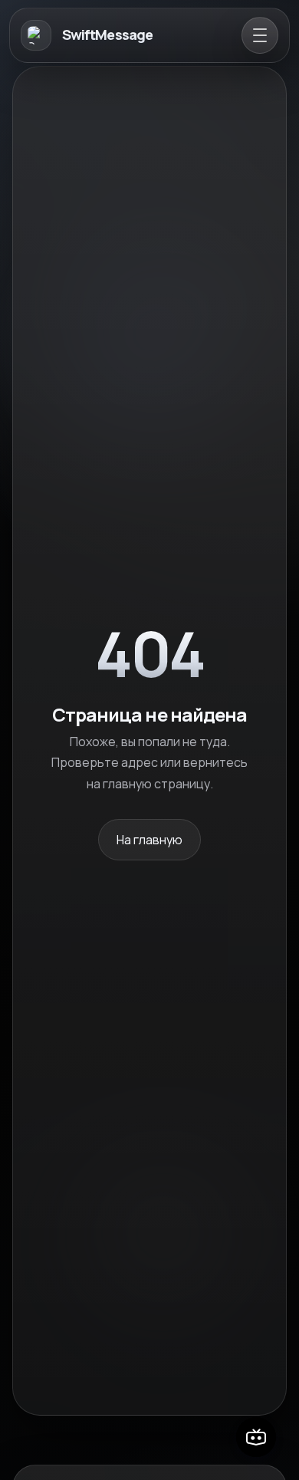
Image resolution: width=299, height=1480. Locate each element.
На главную (149, 839)
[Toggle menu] (260, 35)
